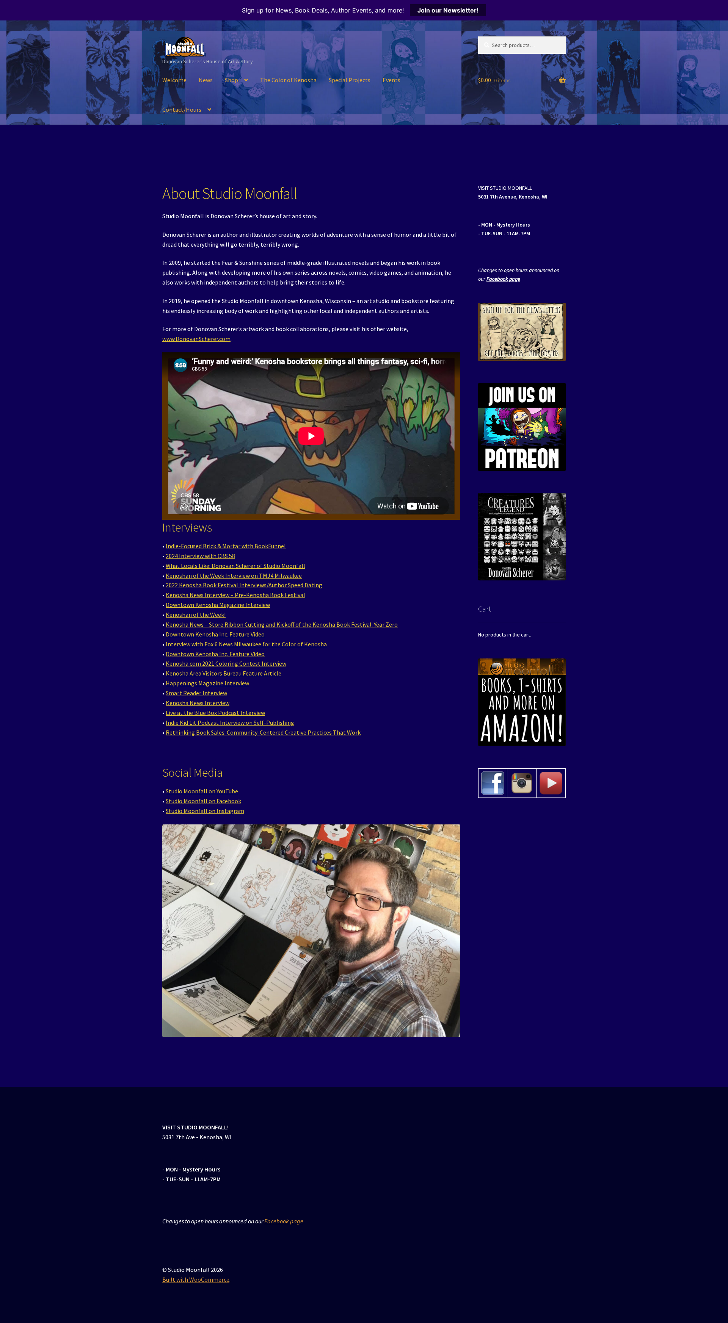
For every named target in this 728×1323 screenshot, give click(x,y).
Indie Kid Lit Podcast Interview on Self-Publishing (230, 722)
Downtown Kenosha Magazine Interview (218, 604)
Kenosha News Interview (197, 703)
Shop (231, 80)
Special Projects (349, 80)
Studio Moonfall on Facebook (203, 801)
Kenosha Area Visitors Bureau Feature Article (223, 673)
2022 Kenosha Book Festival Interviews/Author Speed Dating (244, 585)
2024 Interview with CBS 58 (200, 556)
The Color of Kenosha (288, 80)
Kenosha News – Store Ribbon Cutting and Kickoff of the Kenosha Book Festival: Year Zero (282, 624)
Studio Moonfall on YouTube (202, 791)
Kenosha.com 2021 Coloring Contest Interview (226, 663)
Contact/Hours (181, 109)
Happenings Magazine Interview (207, 683)
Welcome (174, 80)
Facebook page (503, 278)
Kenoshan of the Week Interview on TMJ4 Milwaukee (234, 575)
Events (391, 80)
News (206, 80)
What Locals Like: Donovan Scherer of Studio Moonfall (235, 565)
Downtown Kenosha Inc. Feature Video (215, 634)
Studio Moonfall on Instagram (205, 811)
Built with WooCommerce (195, 1279)
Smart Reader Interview (196, 693)
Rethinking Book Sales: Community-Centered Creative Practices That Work (263, 732)
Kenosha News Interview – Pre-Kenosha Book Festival (235, 595)
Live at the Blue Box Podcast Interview (215, 712)
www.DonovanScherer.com (196, 338)
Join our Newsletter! (448, 10)
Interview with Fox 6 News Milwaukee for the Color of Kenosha (246, 644)
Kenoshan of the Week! (196, 614)
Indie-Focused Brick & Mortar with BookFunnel (226, 546)
